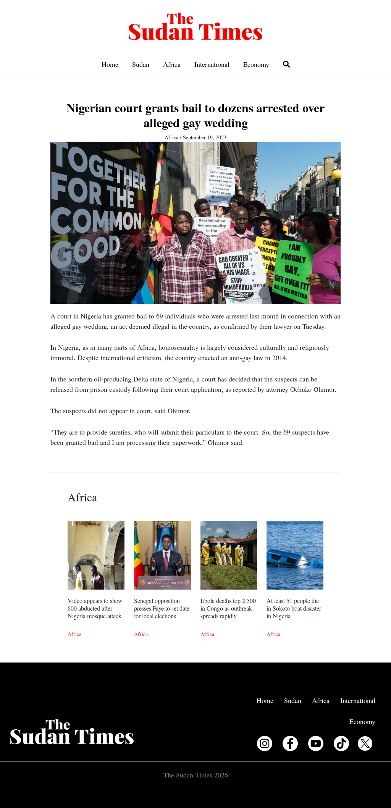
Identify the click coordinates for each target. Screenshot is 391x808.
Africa (172, 64)
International (211, 64)
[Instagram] (264, 743)
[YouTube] (315, 743)
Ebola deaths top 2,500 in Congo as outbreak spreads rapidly (228, 608)
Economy (256, 64)
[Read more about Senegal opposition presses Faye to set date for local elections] (162, 554)
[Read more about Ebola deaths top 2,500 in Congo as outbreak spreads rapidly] (228, 554)
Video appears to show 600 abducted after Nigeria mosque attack (95, 608)
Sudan (140, 64)
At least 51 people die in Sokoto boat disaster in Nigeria (294, 608)
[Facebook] (290, 743)
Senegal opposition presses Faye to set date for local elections (161, 608)
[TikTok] (341, 743)
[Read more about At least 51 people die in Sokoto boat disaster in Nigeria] (295, 554)
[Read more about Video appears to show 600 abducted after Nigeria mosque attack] (96, 554)
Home (110, 64)
